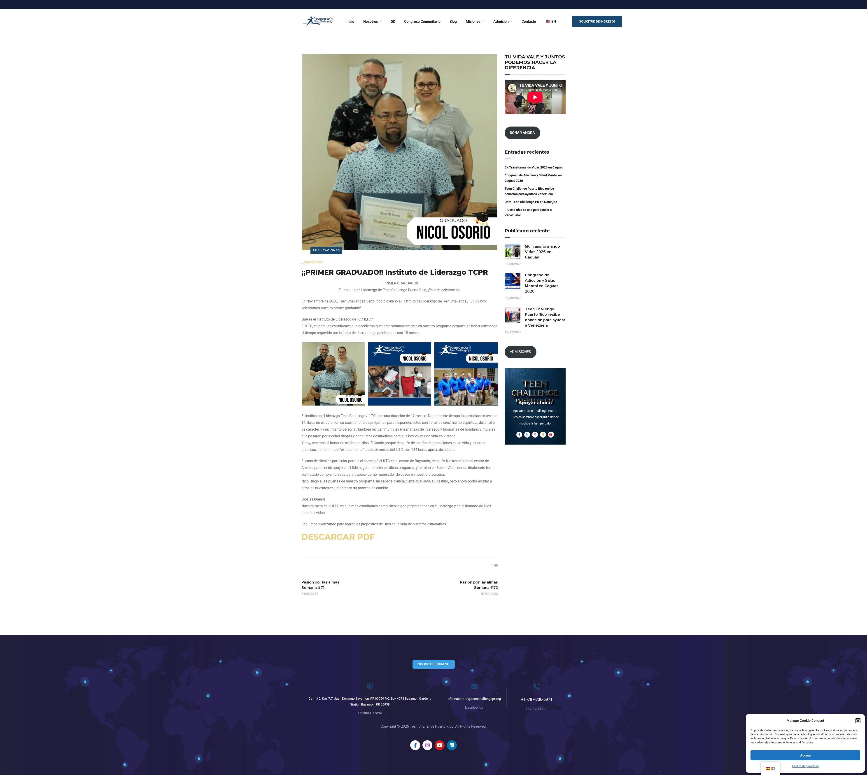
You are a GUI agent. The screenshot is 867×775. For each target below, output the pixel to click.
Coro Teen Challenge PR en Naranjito (531, 202)
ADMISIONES (520, 352)
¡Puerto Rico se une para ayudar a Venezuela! (528, 212)
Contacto (529, 21)
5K (393, 21)
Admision (501, 21)
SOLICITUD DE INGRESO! (597, 21)
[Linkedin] (452, 745)
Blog (453, 21)
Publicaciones (326, 250)
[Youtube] (440, 745)
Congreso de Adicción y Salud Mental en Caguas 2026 (533, 177)
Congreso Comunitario (422, 21)
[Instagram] (427, 745)
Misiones (473, 21)
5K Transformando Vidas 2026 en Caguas (534, 167)
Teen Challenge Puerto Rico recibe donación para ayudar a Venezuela (529, 191)
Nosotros (370, 21)
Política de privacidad (805, 766)
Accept (805, 755)
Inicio (349, 21)
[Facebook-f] (415, 745)
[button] (858, 720)
